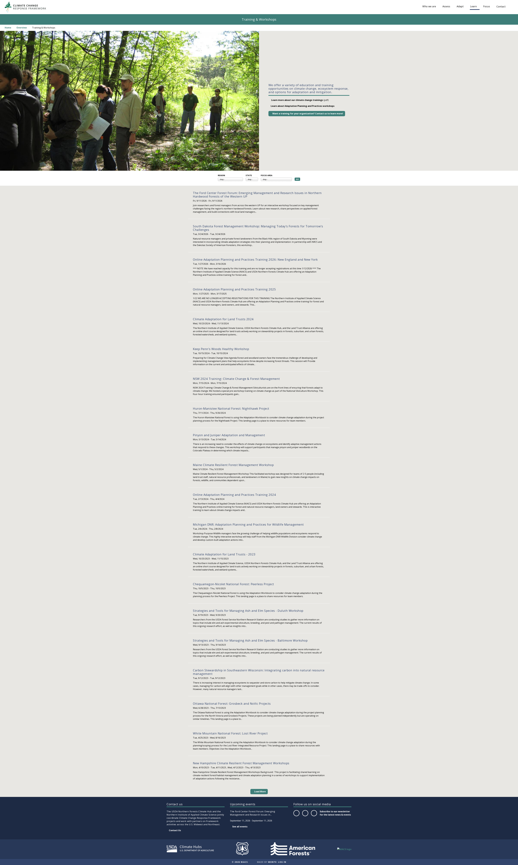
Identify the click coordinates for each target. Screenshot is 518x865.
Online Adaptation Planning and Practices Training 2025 (234, 289)
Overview (21, 27)
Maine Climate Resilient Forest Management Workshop (233, 465)
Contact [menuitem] (501, 6)
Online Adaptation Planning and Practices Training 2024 (234, 495)
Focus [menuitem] (486, 6)
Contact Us (175, 830)
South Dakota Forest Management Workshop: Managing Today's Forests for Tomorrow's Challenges (258, 228)
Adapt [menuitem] (460, 6)
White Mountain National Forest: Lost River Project (230, 733)
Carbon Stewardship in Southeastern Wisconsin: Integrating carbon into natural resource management (258, 672)
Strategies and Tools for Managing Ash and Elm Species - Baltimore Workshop (250, 640)
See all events (239, 826)
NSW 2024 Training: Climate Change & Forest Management (236, 379)
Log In (282, 862)
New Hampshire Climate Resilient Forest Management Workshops (241, 763)
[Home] (27, 7)
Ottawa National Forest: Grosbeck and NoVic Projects (232, 703)
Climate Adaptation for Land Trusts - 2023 (224, 554)
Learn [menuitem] (473, 6)
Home (8, 27)
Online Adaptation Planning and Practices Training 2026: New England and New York (255, 259)
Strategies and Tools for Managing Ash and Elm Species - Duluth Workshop (248, 611)
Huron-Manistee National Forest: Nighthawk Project (231, 408)
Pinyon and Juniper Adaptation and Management (229, 435)
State (249, 175)
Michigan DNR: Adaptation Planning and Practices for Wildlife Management (248, 524)
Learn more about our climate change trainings (297, 100)
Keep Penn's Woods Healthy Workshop (221, 349)
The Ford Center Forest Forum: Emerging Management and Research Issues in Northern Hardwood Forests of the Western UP (257, 194)
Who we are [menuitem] (429, 6)
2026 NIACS (241, 862)
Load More (260, 791)
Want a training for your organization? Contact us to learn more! (307, 113)
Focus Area (266, 175)
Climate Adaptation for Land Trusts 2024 (223, 319)
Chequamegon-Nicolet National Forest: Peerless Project (233, 584)
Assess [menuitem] (446, 6)
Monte (272, 862)
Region (221, 175)
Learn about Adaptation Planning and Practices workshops (302, 106)
